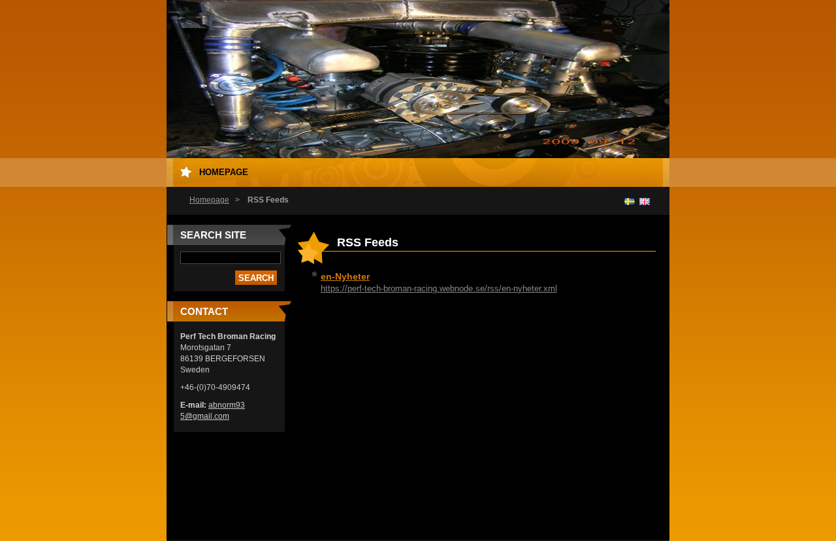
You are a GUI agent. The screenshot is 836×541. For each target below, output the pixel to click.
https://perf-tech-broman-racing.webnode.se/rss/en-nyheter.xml (439, 288)
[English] (644, 201)
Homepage (209, 200)
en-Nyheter (345, 276)
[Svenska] (629, 201)
